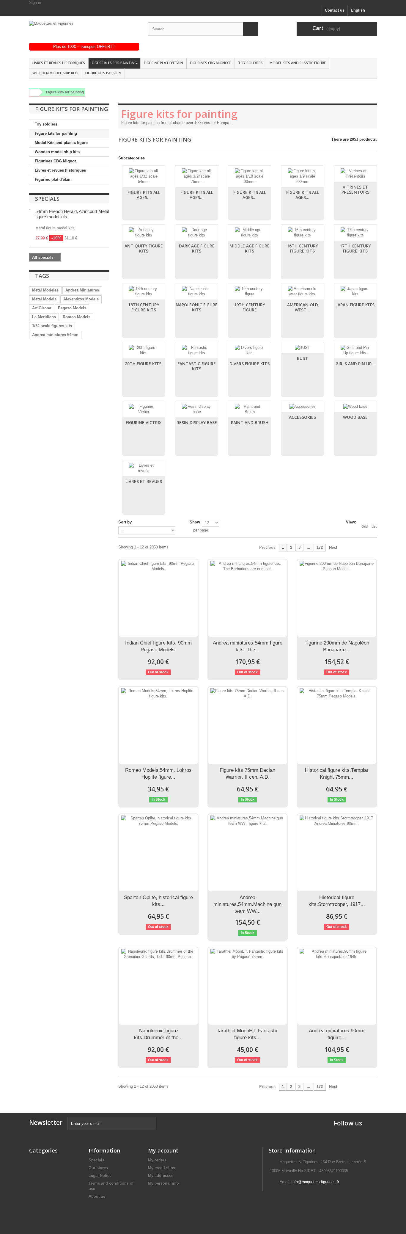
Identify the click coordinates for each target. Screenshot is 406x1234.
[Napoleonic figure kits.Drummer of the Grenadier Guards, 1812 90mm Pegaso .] (158, 986)
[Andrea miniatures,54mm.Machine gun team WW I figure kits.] (247, 853)
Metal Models (44, 299)
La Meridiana (44, 317)
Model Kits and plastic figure (298, 62)
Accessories (302, 417)
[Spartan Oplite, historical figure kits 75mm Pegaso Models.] (158, 853)
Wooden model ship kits (55, 73)
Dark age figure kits (197, 248)
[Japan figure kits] (355, 291)
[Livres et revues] (143, 468)
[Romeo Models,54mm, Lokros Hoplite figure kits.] (158, 725)
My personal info (163, 1183)
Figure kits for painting (114, 62)
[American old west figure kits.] (302, 291)
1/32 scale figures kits (52, 326)
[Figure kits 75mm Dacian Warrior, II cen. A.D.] (247, 725)
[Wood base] (355, 406)
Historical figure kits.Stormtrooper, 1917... (337, 901)
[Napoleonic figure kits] (196, 291)
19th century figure (249, 307)
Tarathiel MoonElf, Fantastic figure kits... (247, 1034)
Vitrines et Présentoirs (355, 189)
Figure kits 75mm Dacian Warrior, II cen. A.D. (247, 773)
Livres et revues (143, 481)
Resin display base (197, 422)
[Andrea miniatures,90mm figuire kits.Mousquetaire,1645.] (337, 986)
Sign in (35, 2)
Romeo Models (76, 317)
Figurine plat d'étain (163, 62)
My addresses (160, 1175)
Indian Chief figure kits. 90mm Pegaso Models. (158, 646)
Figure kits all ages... (144, 194)
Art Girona (41, 308)
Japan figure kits (355, 305)
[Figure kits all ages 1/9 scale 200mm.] (302, 176)
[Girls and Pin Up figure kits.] (355, 350)
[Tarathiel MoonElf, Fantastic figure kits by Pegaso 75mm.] (247, 986)
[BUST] (302, 347)
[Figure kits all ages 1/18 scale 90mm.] (249, 176)
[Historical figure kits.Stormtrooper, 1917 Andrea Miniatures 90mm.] (337, 853)
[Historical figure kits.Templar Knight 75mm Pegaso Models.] (337, 725)
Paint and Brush (249, 422)
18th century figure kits (143, 307)
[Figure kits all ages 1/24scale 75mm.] (196, 176)
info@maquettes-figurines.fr (315, 1182)
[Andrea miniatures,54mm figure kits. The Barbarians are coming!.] (247, 598)
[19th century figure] (249, 291)
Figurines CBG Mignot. (210, 62)
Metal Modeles (45, 290)
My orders (157, 1160)
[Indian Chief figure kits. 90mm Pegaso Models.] (158, 598)
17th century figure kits (355, 248)
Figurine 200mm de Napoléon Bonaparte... (336, 646)
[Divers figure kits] (249, 350)
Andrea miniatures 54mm (55, 335)
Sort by (125, 522)
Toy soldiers (250, 62)
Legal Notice (100, 1175)
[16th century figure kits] (302, 232)
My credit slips (161, 1168)
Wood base (355, 417)
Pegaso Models (72, 308)
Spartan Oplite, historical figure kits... (158, 901)
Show (195, 522)
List (374, 526)
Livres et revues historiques (58, 62)
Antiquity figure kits (144, 248)
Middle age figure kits (249, 248)
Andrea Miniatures (82, 290)
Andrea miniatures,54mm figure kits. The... (247, 646)
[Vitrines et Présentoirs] (355, 173)
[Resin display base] (196, 409)
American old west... (302, 307)
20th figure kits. (144, 363)
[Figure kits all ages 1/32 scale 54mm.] (143, 176)
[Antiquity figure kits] (143, 232)
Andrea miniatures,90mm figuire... (336, 1034)
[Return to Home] (33, 92)
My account (163, 1150)
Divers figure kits (249, 363)
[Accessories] (302, 406)
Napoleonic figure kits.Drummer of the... (158, 1034)
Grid (364, 526)
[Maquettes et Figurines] (84, 32)
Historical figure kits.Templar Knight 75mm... (337, 773)
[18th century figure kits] (143, 291)
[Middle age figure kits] (249, 232)
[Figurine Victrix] (143, 409)
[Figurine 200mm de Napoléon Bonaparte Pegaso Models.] (337, 598)
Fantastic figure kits (196, 366)
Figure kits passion (103, 73)
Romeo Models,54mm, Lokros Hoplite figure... (158, 773)
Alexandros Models (81, 299)
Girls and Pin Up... (355, 363)
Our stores (98, 1168)
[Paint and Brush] (249, 409)
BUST (302, 358)
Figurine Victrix (144, 422)
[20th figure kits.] (143, 350)
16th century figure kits (302, 248)
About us (97, 1196)
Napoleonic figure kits (197, 307)
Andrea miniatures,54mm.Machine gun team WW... (247, 904)
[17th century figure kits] (355, 232)
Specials (47, 198)
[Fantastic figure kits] (196, 350)
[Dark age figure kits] (196, 232)
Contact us (334, 10)
